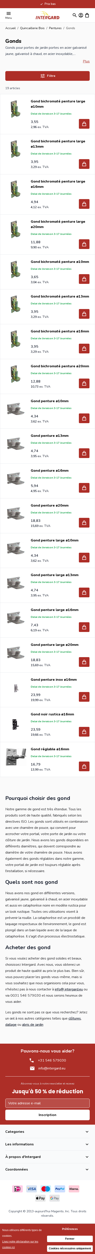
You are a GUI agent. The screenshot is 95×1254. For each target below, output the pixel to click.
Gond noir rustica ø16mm (52, 714)
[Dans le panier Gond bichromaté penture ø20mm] (84, 383)
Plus (86, 61)
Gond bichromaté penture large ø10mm (58, 104)
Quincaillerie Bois (32, 28)
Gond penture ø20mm (49, 505)
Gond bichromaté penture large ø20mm (58, 224)
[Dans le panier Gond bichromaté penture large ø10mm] (84, 124)
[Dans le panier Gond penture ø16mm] (84, 488)
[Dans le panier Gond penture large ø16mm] (84, 627)
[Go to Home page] (47, 15)
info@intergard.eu (51, 1068)
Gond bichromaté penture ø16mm (60, 331)
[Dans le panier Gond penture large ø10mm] (84, 557)
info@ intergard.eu (69, 989)
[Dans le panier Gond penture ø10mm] (84, 418)
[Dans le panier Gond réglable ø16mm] (84, 766)
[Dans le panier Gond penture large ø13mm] (84, 592)
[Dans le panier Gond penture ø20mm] (84, 523)
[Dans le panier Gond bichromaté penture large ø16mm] (84, 204)
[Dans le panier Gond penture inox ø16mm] (84, 697)
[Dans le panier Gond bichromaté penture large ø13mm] (84, 164)
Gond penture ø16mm (49, 470)
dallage (11, 1024)
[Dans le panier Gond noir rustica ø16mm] (84, 732)
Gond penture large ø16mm (54, 609)
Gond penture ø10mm (49, 401)
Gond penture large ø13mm (54, 575)
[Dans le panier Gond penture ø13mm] (84, 453)
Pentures (55, 28)
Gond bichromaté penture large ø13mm (58, 144)
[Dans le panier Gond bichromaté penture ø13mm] (84, 314)
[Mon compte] (81, 15)
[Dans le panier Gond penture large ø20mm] (84, 662)
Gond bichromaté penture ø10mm (60, 261)
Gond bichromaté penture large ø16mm (58, 184)
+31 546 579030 (52, 1060)
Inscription (47, 1115)
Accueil (10, 28)
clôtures (74, 1018)
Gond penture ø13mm (49, 435)
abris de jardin (32, 1024)
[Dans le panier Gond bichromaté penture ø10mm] (84, 279)
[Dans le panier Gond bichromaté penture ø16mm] (84, 348)
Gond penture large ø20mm (54, 644)
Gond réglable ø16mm (50, 749)
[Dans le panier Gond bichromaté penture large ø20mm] (84, 244)
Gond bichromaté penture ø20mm (60, 366)
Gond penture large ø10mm (54, 540)
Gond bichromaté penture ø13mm (60, 296)
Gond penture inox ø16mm (54, 679)
